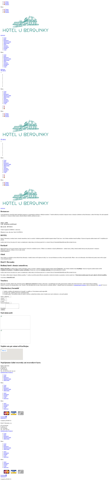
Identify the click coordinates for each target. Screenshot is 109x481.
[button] (54, 7)
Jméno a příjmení (5, 296)
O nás (5, 49)
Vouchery (6, 45)
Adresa (2, 298)
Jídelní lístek (6, 43)
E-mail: (2, 301)
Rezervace (6, 398)
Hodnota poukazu (5, 302)
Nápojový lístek (7, 41)
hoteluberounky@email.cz (80, 285)
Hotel (5, 39)
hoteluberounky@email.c (6, 431)
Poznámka (3, 308)
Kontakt (5, 48)
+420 (99, 285)
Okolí (5, 44)
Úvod (5, 37)
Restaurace (6, 40)
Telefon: (2, 299)
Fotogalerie (6, 47)
